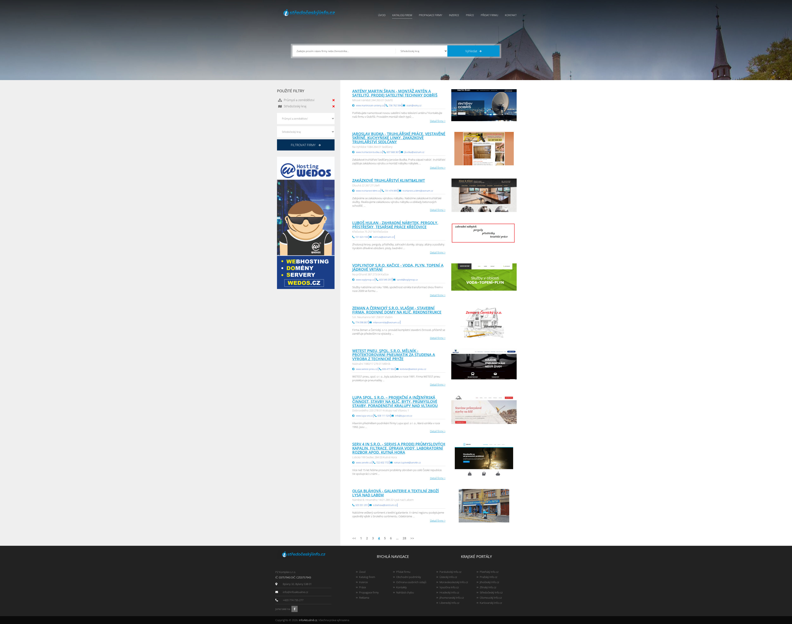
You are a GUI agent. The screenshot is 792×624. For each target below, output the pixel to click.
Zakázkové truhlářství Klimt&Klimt (388, 180)
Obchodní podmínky (408, 577)
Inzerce (454, 15)
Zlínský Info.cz (488, 587)
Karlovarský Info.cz (491, 603)
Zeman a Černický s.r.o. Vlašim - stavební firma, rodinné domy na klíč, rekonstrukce (396, 310)
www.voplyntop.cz (365, 279)
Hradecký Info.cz (449, 592)
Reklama (364, 597)
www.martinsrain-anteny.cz (370, 105)
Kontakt (511, 15)
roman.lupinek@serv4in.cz (407, 462)
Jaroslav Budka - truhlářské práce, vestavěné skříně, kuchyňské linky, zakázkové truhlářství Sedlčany (398, 137)
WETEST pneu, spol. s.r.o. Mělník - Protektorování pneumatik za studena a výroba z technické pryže (393, 354)
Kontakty (401, 587)
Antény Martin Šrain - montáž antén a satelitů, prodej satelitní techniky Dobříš (394, 93)
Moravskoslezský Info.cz (454, 582)
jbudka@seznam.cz (414, 152)
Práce (470, 15)
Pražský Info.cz (488, 577)
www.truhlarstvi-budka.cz (369, 152)
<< (354, 538)
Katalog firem (402, 15)
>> (412, 538)
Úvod (381, 15)
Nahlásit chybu (405, 592)
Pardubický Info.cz (450, 572)
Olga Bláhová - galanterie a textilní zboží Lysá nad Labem (395, 492)
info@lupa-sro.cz (403, 415)
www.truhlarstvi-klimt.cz (368, 190)
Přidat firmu (489, 15)
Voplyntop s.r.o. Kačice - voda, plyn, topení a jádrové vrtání (397, 267)
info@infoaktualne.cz (295, 592)
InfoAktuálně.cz (308, 620)
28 (404, 538)
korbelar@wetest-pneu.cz (413, 369)
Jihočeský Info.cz (489, 582)
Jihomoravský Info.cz (452, 597)
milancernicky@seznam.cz (386, 322)
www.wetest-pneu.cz (366, 369)
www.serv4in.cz (363, 462)
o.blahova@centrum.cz (385, 505)
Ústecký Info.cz (448, 577)
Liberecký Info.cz (449, 603)
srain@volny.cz (414, 105)
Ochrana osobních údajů (411, 582)
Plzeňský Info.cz (489, 572)
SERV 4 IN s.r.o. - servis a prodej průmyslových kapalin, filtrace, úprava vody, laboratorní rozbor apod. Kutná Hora (398, 448)
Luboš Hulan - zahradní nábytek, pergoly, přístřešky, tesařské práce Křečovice (395, 224)
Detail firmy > (438, 121)
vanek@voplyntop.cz (407, 279)
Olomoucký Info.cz (491, 597)
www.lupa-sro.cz (364, 415)
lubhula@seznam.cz (383, 236)
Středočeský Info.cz (491, 592)
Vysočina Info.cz (449, 587)
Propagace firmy (430, 15)
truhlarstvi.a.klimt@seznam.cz (418, 190)
